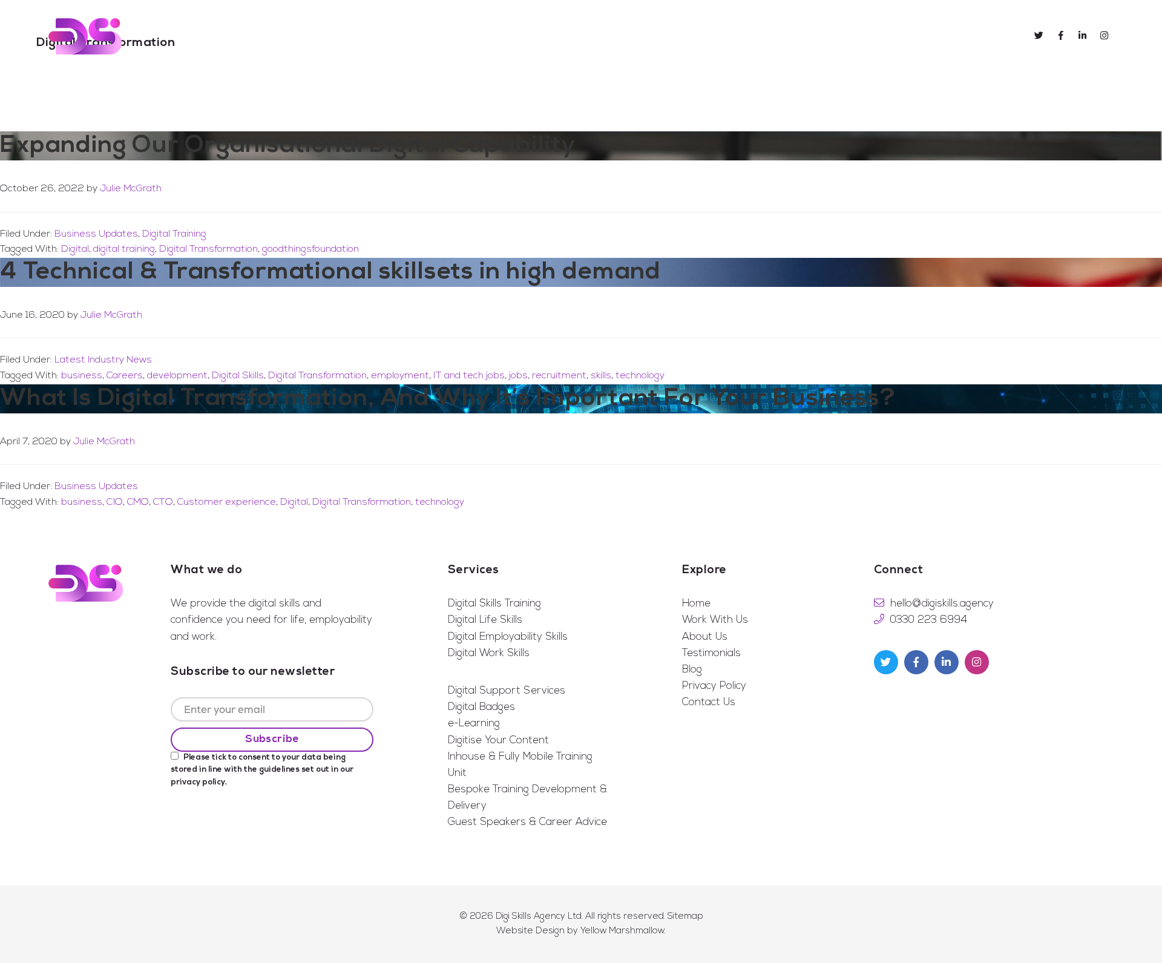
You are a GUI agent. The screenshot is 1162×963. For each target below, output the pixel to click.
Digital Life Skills (485, 620)
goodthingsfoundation (310, 249)
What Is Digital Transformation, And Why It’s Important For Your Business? (448, 399)
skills (601, 376)
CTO (163, 502)
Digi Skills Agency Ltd (539, 916)
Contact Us (708, 702)
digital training (124, 249)
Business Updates (96, 234)
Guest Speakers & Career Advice (527, 822)
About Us (704, 637)
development (177, 376)
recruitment (559, 376)
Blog (692, 670)
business (81, 376)
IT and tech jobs (469, 376)
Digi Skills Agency (85, 36)
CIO (115, 502)
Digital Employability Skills (508, 637)
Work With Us (715, 620)
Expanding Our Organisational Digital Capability (288, 146)
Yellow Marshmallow (622, 931)
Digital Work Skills (489, 653)
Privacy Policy (714, 686)
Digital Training (174, 234)
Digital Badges (481, 707)
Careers (125, 376)
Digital (75, 249)
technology (640, 376)
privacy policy (198, 782)
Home (696, 604)
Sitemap (685, 916)
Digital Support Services (506, 691)
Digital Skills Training (494, 604)
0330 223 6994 (928, 620)
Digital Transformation (208, 249)
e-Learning (474, 723)
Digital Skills (238, 376)
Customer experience (226, 502)
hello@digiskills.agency (942, 604)
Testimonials (711, 653)
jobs (518, 376)
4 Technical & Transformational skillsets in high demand (330, 272)
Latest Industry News (103, 360)
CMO (138, 502)
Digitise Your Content (498, 740)
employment (400, 376)
